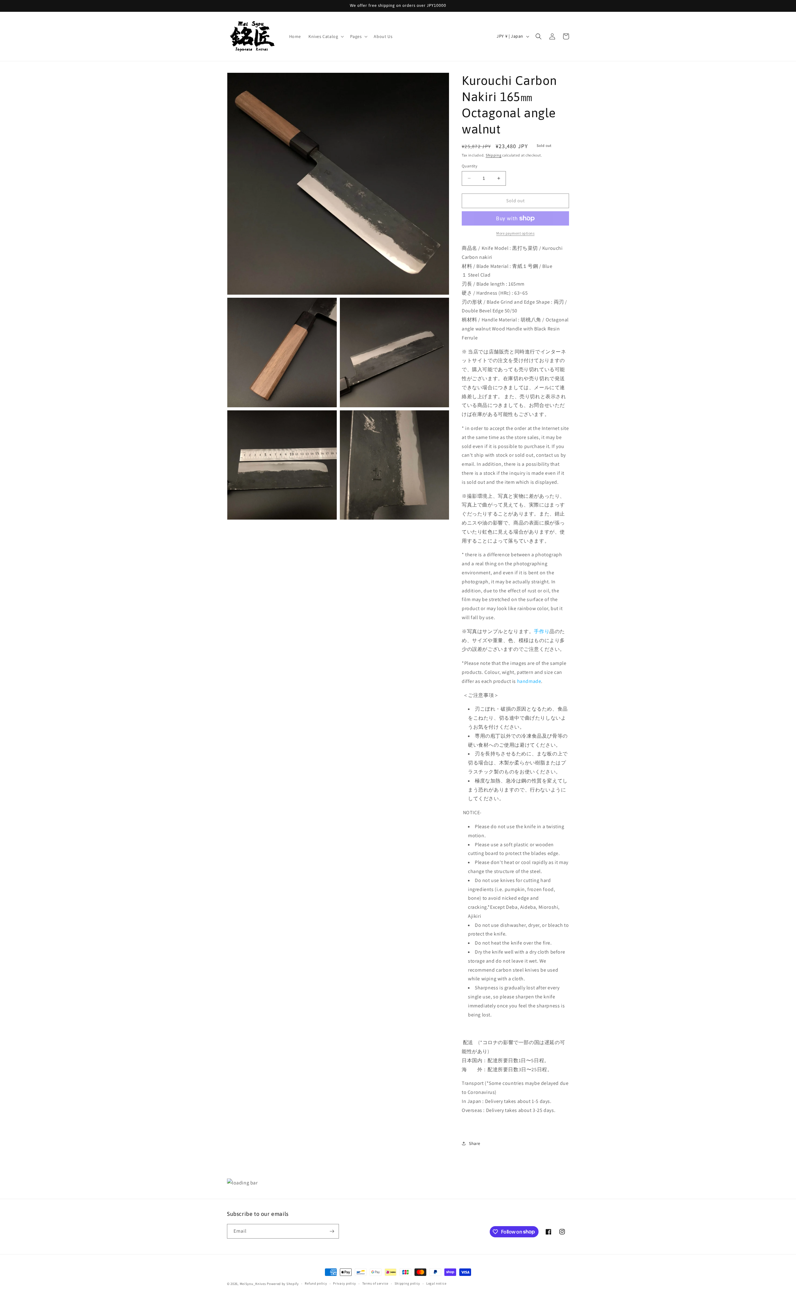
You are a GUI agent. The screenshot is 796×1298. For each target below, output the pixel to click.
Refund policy (316, 1283)
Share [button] (474, 1143)
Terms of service (375, 1283)
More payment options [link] (515, 233)
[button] (325, 36)
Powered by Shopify (283, 1284)
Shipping (494, 155)
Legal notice (436, 1283)
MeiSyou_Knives (253, 1284)
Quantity (469, 166)
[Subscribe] (332, 1231)
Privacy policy (344, 1283)
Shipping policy (407, 1283)
